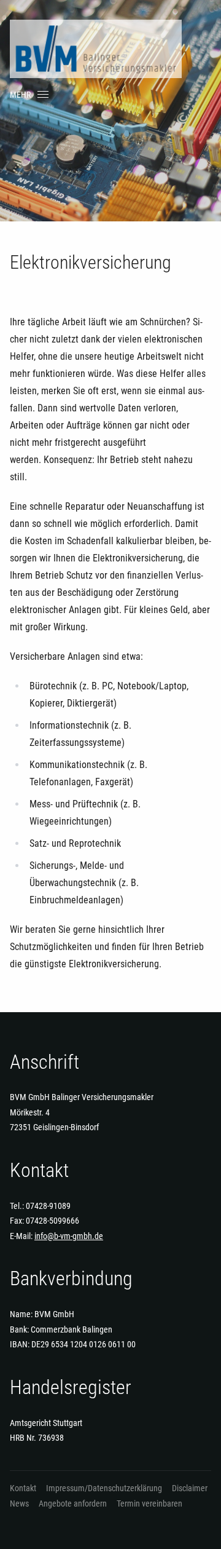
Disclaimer (189, 1488)
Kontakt (23, 1488)
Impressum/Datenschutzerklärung (104, 1488)
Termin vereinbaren (149, 1503)
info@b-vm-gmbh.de (68, 1236)
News (19, 1503)
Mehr (20, 95)
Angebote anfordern (73, 1503)
